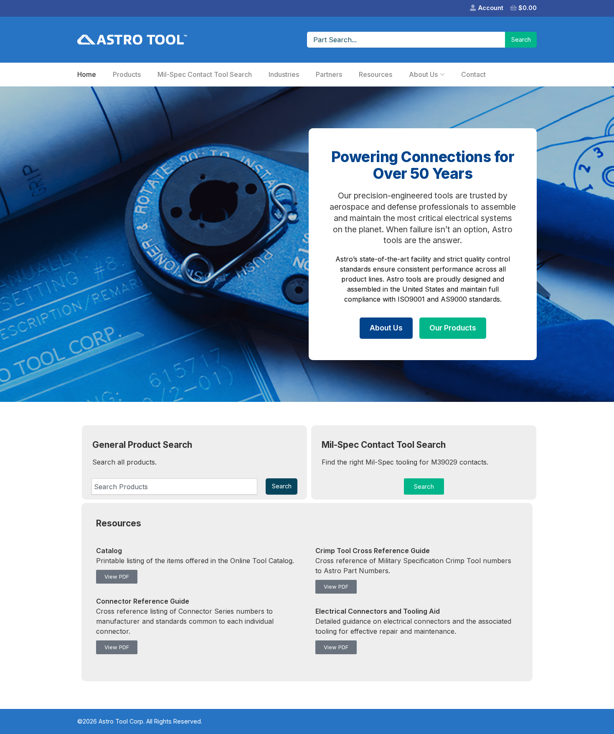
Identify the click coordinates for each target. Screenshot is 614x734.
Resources (375, 74)
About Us (423, 74)
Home (86, 74)
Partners (329, 74)
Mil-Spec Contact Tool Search (204, 74)
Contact (473, 74)
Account (490, 7)
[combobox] (174, 486)
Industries (284, 74)
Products (127, 74)
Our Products (452, 327)
